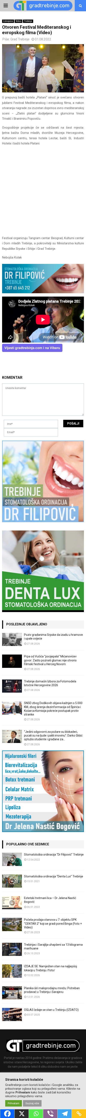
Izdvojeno (8, 21)
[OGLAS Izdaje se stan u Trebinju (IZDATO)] (12, 1014)
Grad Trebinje (19, 39)
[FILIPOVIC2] (43, 292)
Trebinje (28, 21)
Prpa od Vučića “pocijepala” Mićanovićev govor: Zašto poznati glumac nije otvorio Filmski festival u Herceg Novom (50, 660)
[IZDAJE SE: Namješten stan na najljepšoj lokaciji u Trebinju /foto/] (12, 971)
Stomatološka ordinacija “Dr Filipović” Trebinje (54, 854)
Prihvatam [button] (13, 1103)
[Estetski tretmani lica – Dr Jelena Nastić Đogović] (12, 902)
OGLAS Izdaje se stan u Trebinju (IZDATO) (51, 1009)
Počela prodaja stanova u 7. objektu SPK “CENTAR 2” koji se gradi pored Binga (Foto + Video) (53, 923)
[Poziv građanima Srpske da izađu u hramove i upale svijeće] (12, 639)
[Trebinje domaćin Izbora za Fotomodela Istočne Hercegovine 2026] (12, 686)
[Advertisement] (43, 193)
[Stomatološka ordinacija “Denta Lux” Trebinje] (12, 881)
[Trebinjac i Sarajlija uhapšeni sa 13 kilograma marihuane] (12, 949)
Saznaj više (32, 1103)
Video (18, 21)
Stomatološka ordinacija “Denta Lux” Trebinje (53, 876)
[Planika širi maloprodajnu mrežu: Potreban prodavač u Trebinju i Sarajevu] (12, 992)
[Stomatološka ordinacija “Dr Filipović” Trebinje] (12, 859)
